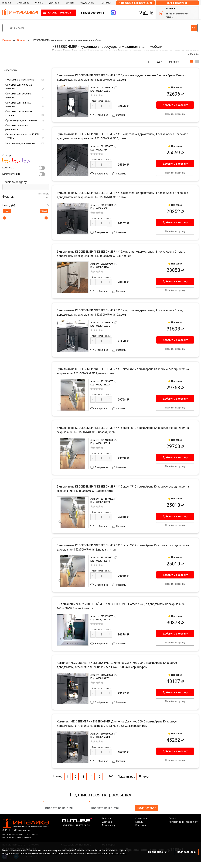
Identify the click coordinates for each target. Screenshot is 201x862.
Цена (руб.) (8, 205)
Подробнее (193, 54)
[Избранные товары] (140, 12)
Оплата (173, 818)
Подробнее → (157, 851)
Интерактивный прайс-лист (135, 2)
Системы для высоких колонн (24, 113)
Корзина (170, 8)
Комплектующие (11, 174)
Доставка (107, 822)
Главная (106, 818)
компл (101, 101)
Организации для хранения (24, 120)
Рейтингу (174, 61)
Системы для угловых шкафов (24, 86)
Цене (160, 61)
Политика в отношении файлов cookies (20, 834)
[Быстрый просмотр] (60, 111)
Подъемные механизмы (24, 79)
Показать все (126, 776)
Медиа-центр (109, 825)
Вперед (144, 776)
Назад (57, 776)
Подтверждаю (186, 851)
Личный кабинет (177, 2)
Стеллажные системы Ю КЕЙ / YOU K (24, 136)
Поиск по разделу (14, 182)
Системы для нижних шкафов (24, 104)
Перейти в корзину (175, 114)
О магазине (141, 818)
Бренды (139, 822)
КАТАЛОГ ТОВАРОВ (59, 12)
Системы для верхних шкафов (24, 95)
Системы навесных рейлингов (24, 127)
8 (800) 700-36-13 (92, 12)
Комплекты (8, 167)
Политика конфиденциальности (16, 837)
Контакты (140, 825)
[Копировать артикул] (115, 87)
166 (111, 776)
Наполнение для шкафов (24, 143)
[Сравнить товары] (145, 12)
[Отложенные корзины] (152, 12)
